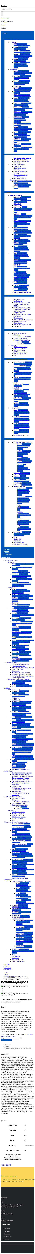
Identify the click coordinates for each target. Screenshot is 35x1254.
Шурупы (13, 345)
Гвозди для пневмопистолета (23, 442)
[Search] (2, 14)
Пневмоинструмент (20, 321)
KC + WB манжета (22, 366)
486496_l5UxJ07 (6, 1165)
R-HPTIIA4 (22, 104)
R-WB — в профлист (20, 347)
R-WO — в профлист (20, 352)
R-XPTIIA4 (29, 1034)
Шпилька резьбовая (20, 178)
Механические (11, 1036)
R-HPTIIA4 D (23, 108)
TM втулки (17, 86)
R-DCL (21, 99)
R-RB (22, 44)
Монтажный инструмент (22, 435)
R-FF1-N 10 (17, 204)
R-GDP (23, 458)
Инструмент (9, 295)
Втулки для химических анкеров (21, 180)
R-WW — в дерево (20, 353)
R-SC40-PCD (24, 507)
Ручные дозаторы (19, 164)
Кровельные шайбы (20, 333)
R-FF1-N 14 (23, 216)
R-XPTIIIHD (23, 149)
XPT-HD (23, 89)
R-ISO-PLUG (22, 399)
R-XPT (22, 136)
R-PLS (22, 185)
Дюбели (8, 192)
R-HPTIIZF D (21, 119)
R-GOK (23, 342)
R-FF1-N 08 (22, 201)
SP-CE (22, 686)
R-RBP (21, 60)
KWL (23, 374)
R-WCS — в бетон (19, 350)
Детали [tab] (6, 1046)
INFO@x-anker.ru (7, 1220)
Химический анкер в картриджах (20, 175)
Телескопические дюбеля (22, 340)
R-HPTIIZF (23, 113)
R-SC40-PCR (24, 521)
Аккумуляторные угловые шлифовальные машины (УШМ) (22, 304)
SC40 (15, 537)
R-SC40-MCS (24, 500)
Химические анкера (11, 154)
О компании (8, 554)
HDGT (24, 453)
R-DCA (22, 95)
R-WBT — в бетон (20, 348)
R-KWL (22, 379)
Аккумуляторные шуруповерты (19, 312)
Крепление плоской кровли (14, 330)
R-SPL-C (22, 82)
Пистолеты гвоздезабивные (22, 324)
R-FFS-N (22, 223)
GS (23, 608)
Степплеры (17, 326)
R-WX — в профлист (24, 336)
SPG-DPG (22, 473)
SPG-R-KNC (22, 483)
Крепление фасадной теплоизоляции (16, 359)
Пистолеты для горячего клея (23, 319)
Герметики (17, 541)
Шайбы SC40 (18, 539)
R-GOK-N (24, 343)
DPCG (24, 446)
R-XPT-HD (22, 140)
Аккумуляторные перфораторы (19, 300)
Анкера (3, 1036)
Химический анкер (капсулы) (20, 169)
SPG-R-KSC (23, 485)
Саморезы (17, 335)
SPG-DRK (21, 480)
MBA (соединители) (21, 384)
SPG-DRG (21, 477)
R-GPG (24, 461)
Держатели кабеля (19, 486)
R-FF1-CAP (22, 198)
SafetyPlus (13, 69)
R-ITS (23, 182)
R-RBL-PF (23, 55)
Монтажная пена (19, 542)
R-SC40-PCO (24, 514)
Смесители (17, 166)
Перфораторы (18, 318)
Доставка (7, 964)
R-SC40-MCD (24, 491)
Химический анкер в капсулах (21, 674)
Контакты (7, 968)
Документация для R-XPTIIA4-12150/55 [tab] (17, 1048)
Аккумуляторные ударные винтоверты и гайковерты (22, 308)
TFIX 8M (21, 419)
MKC (22, 395)
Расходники (9, 439)
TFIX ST (21, 431)
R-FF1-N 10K (18, 205)
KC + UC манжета (23, 363)
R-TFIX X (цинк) (21, 411)
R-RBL (21, 48)
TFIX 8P (21, 426)
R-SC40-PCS (24, 528)
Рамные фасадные (16, 195)
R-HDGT (23, 468)
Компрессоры (18, 323)
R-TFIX (21, 404)
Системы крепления (20, 338)
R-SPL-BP (22, 77)
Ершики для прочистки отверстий (23, 667)
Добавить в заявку (6, 1040)
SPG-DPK (22, 474)
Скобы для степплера (20, 544)
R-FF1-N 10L (23, 209)
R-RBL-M (22, 51)
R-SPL (23, 72)
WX (15, 355)
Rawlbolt (13, 42)
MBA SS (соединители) (21, 390)
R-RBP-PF (22, 65)
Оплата (6, 966)
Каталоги (7, 1231)
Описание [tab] (7, 1045)
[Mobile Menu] (1, 2)
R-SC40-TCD (22, 533)
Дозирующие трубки (20, 159)
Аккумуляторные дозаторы (22, 158)
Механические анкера (12, 39)
